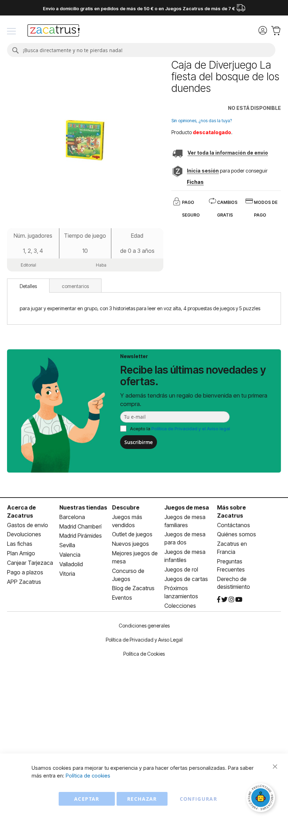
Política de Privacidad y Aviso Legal (144, 640)
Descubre (125, 507)
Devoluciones (24, 534)
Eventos (122, 597)
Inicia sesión (203, 171)
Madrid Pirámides (80, 535)
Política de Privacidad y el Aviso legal (190, 428)
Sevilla (67, 545)
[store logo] (54, 31)
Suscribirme (138, 442)
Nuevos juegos (130, 543)
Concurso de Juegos (128, 574)
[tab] (28, 286)
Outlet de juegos (132, 534)
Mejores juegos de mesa (135, 557)
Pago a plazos (25, 572)
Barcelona (72, 516)
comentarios (75, 286)
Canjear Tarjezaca (30, 562)
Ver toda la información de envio (228, 153)
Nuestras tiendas (83, 507)
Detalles (28, 286)
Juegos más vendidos (127, 521)
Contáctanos (233, 525)
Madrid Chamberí (80, 526)
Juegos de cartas (186, 578)
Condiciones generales (144, 626)
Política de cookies (88, 775)
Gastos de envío (27, 525)
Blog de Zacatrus (133, 588)
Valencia (69, 554)
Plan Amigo (21, 553)
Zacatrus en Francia (232, 547)
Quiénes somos (236, 534)
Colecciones (180, 605)
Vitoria (67, 573)
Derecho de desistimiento (233, 583)
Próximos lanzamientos (181, 592)
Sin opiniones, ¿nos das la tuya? (201, 120)
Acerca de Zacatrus (21, 511)
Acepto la (180, 428)
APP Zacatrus (24, 581)
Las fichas (19, 543)
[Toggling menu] (11, 31)
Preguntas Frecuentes (231, 565)
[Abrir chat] (261, 798)
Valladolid (71, 564)
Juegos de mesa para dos (184, 538)
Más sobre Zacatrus (231, 511)
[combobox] (141, 50)
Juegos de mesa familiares (184, 521)
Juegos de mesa (186, 507)
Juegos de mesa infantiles (184, 555)
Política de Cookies (144, 654)
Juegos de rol (181, 569)
